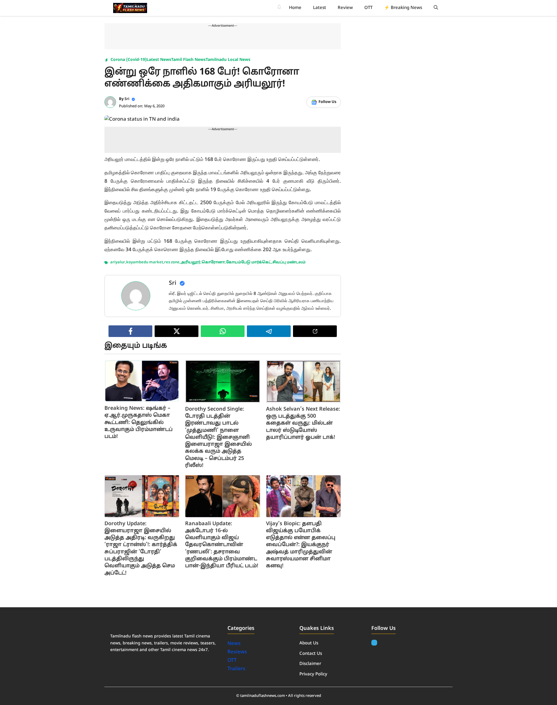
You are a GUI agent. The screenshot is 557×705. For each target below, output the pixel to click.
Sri (126, 99)
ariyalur (117, 262)
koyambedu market (144, 262)
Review (345, 8)
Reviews (237, 652)
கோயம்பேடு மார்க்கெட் (248, 262)
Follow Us (327, 102)
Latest (319, 8)
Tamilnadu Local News (228, 59)
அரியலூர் (190, 262)
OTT (368, 8)
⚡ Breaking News (403, 8)
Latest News (159, 59)
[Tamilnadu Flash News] (130, 8)
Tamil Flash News (188, 59)
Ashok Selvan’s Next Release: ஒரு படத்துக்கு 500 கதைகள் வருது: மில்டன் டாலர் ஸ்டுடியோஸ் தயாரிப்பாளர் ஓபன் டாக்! (303, 423)
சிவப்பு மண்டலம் (288, 262)
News (234, 644)
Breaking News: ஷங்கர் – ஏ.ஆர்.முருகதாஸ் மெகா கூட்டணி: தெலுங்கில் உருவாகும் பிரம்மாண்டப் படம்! (138, 422)
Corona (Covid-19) (129, 59)
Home (295, 8)
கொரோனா (213, 262)
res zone (172, 262)
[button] (436, 8)
